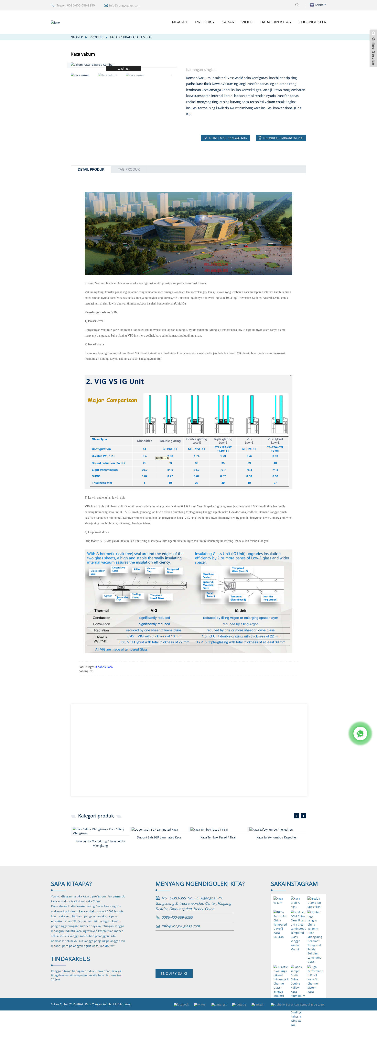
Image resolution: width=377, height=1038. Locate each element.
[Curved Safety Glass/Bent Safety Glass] (101, 831)
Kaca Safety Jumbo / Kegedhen (276, 837)
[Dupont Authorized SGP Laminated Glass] (160, 829)
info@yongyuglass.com (124, 5)
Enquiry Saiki (174, 973)
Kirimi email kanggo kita (228, 138)
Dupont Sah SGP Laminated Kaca (159, 837)
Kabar (227, 22)
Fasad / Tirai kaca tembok (131, 37)
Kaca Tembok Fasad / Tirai (218, 837)
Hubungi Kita (312, 22)
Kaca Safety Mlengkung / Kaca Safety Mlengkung (100, 843)
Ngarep (180, 22)
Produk (203, 22)
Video (247, 22)
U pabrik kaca (104, 667)
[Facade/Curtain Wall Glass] (218, 829)
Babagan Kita (274, 22)
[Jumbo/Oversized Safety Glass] (277, 829)
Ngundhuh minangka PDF (283, 138)
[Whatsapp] (360, 733)
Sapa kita (71, 884)
